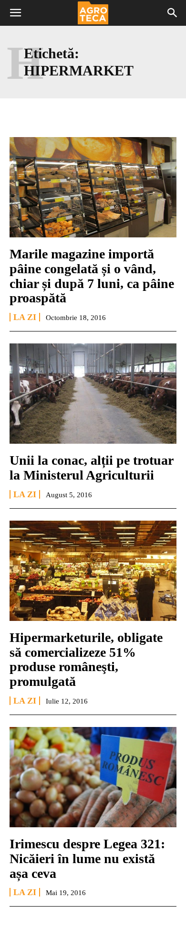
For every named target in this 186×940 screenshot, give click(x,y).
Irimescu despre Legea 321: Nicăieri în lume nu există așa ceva (87, 858)
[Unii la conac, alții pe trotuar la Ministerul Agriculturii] (93, 393)
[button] (15, 13)
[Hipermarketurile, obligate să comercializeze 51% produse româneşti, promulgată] (93, 571)
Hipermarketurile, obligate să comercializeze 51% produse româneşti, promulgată (86, 659)
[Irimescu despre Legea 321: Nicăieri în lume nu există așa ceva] (93, 777)
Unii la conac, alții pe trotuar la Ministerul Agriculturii (92, 467)
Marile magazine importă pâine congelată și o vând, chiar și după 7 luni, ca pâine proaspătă (92, 275)
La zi (24, 317)
